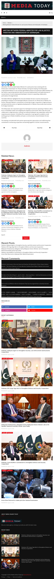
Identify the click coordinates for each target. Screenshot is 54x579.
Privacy (3, 577)
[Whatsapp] (14, 84)
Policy (8, 577)
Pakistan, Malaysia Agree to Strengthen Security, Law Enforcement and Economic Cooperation (13, 176)
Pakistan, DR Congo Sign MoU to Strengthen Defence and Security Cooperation (38, 176)
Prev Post (14, 127)
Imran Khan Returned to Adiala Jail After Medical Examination (17, 254)
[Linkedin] (8, 84)
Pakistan (10, 160)
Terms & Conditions (17, 577)
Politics (10, 470)
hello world (4, 283)
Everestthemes (27, 574)
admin (24, 77)
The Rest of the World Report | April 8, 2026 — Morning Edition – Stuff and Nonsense (23, 275)
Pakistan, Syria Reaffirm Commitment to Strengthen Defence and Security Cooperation (40, 212)
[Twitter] (5, 84)
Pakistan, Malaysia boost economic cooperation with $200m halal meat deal (21, 296)
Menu (4, 17)
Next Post (39, 127)
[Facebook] (3, 84)
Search (3, 235)
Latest (4, 160)
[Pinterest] (11, 84)
